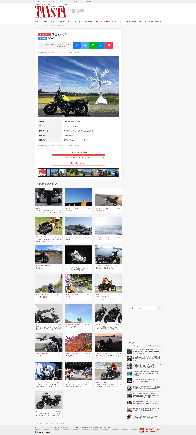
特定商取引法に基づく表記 (103, 427)
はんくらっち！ (117, 22)
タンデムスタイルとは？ (43, 427)
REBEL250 (51, 53)
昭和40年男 (88, 1)
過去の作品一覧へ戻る (79, 152)
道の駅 (77, 53)
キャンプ (54, 22)
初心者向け (88, 22)
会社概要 (62, 427)
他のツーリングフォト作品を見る (77, 158)
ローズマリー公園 (61, 53)
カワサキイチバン (77, 1)
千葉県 (71, 53)
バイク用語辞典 (130, 22)
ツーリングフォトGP (102, 22)
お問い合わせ (88, 427)
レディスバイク (53, 1)
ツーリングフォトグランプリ (48, 26)
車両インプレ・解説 (75, 22)
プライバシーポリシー (74, 427)
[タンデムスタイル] (50, 11)
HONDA (43, 53)
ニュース (45, 22)
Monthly (152, 346)
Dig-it (55, 427)
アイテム (62, 22)
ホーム (37, 22)
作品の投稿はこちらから (77, 163)
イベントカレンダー (146, 22)
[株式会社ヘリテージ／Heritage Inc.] (42, 432)
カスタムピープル (65, 1)
